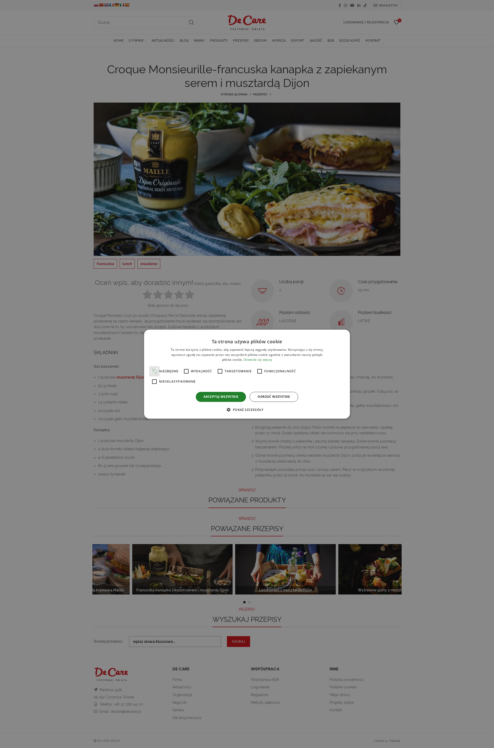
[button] (247, 409)
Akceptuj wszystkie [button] (221, 396)
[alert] (247, 374)
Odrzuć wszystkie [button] (274, 396)
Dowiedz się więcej (258, 359)
